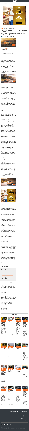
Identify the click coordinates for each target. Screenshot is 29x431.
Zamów (24, 420)
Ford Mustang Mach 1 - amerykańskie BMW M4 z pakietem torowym (8, 278)
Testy (1, 28)
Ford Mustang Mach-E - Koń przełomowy (7, 275)
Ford (9, 28)
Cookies (11, 414)
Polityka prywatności (13, 411)
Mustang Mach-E (13, 28)
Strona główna (5, 28)
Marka (14, 3)
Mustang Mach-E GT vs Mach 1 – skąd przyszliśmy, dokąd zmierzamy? (9, 272)
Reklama (18, 411)
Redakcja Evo (6, 36)
